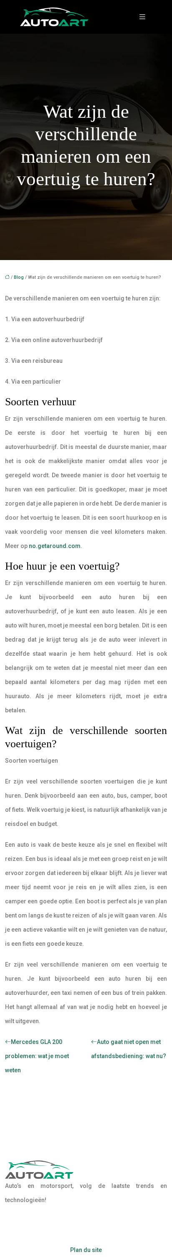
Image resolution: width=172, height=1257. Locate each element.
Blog (19, 277)
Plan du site (86, 1250)
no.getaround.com (55, 546)
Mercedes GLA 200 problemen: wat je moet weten (37, 1056)
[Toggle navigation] (142, 16)
